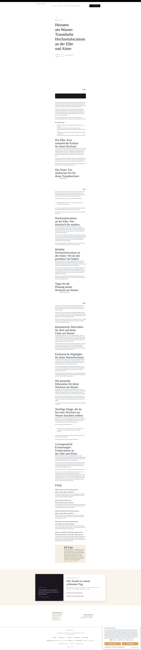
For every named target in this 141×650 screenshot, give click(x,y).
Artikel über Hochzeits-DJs (69, 477)
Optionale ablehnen (113, 643)
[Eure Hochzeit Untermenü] (64, 637)
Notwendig (115, 639)
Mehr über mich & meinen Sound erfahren (75, 596)
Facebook (66, 561)
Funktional (123, 639)
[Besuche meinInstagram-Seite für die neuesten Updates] (105, 1)
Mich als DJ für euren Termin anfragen (74, 592)
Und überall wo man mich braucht (88, 640)
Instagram (70, 561)
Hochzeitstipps (77, 5)
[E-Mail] (72, 55)
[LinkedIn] (70, 55)
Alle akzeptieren (130, 643)
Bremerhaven (57, 640)
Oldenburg (74, 640)
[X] (68, 55)
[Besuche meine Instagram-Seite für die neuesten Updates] (103, 1)
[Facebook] (66, 55)
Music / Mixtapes (71, 5)
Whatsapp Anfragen (95, 5)
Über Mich (65, 5)
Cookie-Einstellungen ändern (63, 643)
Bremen (61, 640)
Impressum (72, 643)
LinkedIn (74, 561)
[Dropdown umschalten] (62, 5)
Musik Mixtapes (77, 637)
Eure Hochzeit (58, 5)
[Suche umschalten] (82, 6)
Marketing (131, 639)
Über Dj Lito (69, 637)
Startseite (54, 5)
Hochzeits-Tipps (85, 637)
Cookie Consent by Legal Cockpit (134, 647)
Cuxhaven (65, 640)
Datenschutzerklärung (79, 643)
